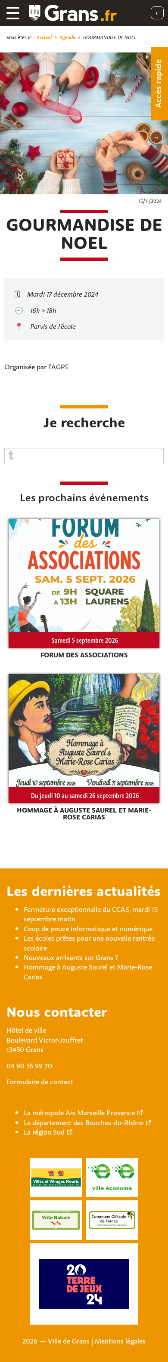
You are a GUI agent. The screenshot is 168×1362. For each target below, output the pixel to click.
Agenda (67, 37)
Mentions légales (120, 1340)
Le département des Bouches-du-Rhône (83, 1121)
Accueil (44, 37)
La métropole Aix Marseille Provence (79, 1112)
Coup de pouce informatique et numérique (88, 928)
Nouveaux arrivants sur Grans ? (71, 956)
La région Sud (44, 1131)
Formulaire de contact (39, 1081)
